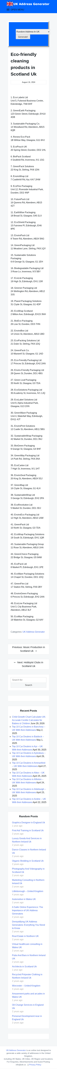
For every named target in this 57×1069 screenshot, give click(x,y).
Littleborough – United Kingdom (27, 891)
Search (28, 685)
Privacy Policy (35, 1065)
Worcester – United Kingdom (26, 986)
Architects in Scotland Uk (24, 966)
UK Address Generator (34, 632)
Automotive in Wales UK (24, 899)
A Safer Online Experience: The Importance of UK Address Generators (27, 910)
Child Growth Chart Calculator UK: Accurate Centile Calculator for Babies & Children (29, 720)
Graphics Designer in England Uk (28, 822)
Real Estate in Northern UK (25, 936)
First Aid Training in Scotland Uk (28, 830)
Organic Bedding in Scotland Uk (28, 861)
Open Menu (17, 9)
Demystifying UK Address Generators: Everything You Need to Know (28, 924)
